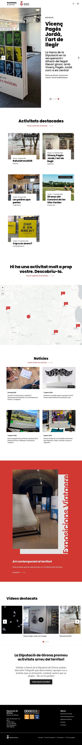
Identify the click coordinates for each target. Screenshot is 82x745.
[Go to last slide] (3, 58)
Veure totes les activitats (37, 126)
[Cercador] (73, 4)
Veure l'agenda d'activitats (37, 276)
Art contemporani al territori (58, 31)
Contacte (63, 725)
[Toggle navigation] (78, 3)
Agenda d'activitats (66, 719)
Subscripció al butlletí (41, 682)
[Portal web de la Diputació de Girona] (20, 736)
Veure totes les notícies (37, 362)
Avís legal (40, 737)
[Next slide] (79, 58)
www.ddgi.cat (10, 727)
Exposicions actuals (66, 714)
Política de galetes (70, 737)
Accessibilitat (60, 737)
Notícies (62, 722)
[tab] (53, 99)
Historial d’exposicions (67, 716)
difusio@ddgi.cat (11, 725)
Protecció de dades (50, 737)
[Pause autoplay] (50, 99)
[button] (8, 308)
